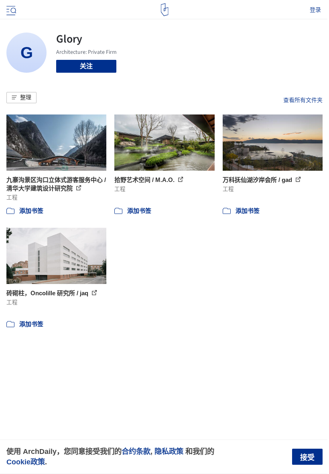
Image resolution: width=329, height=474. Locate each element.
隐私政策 (168, 451)
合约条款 (136, 451)
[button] (21, 97)
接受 (307, 458)
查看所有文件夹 (303, 100)
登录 (315, 9)
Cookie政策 (25, 462)
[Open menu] (10, 9)
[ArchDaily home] (165, 9)
